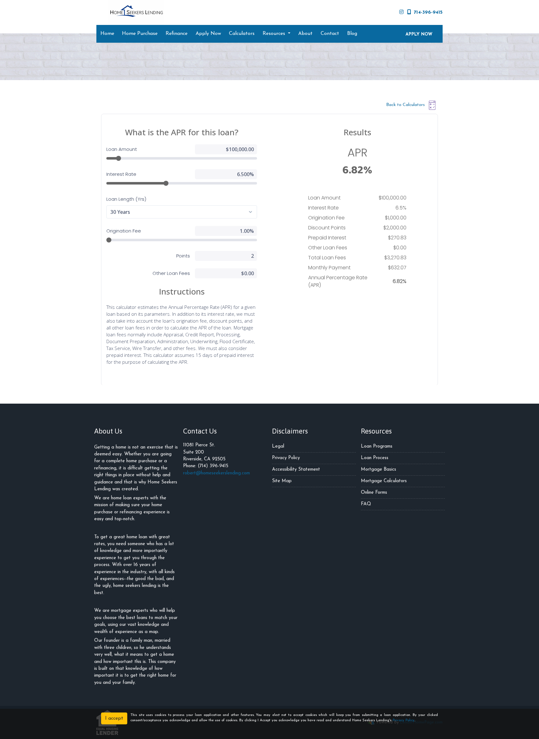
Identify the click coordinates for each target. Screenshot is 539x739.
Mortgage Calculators (384, 481)
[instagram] (401, 12)
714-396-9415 (428, 12)
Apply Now (208, 33)
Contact (330, 33)
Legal (278, 446)
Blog (352, 33)
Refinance (176, 33)
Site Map (282, 481)
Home (107, 33)
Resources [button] (275, 33)
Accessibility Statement (296, 469)
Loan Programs (376, 446)
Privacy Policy (286, 458)
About (305, 33)
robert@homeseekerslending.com (216, 473)
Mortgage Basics (378, 469)
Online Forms (374, 492)
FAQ (366, 504)
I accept (114, 718)
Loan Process (374, 458)
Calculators (242, 33)
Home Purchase (140, 33)
